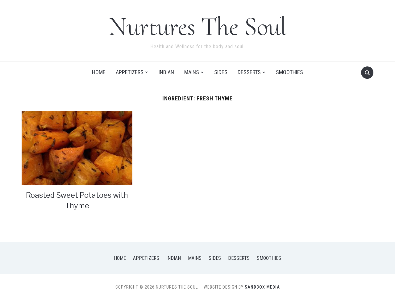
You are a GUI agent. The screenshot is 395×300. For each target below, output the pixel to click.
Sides (220, 72)
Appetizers (129, 72)
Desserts (249, 72)
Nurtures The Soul (197, 26)
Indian (166, 72)
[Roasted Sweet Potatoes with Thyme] (77, 147)
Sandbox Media (262, 287)
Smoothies (289, 72)
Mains (191, 72)
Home (99, 72)
